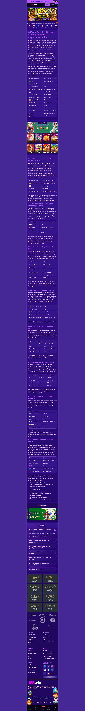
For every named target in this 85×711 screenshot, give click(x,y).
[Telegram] (44, 666)
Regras (44, 639)
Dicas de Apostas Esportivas (48, 640)
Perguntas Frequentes (32, 653)
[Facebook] (48, 669)
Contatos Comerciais (32, 667)
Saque (29, 659)
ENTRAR (47, 4)
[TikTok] (44, 673)
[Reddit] (48, 673)
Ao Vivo (44, 637)
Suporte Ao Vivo (46, 659)
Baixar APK (49, 676)
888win (37, 391)
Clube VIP (30, 650)
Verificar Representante (32, 670)
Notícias (29, 664)
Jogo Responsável (47, 656)
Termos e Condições (47, 655)
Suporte (29, 669)
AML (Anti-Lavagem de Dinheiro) (49, 658)
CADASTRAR (54, 4)
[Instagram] (52, 666)
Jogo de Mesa (30, 640)
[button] (42, 530)
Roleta (29, 644)
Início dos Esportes (47, 636)
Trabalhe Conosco (31, 665)
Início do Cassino (31, 634)
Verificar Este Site (31, 672)
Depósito (29, 655)
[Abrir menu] (28, 4)
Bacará (29, 645)
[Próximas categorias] (57, 27)
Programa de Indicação (32, 651)
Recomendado (31, 639)
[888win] (37, 4)
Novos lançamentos (32, 637)
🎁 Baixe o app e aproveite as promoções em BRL (38, 1)
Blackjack (30, 642)
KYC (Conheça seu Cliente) (48, 651)
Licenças (45, 650)
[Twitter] (48, 666)
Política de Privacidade (47, 653)
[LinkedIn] (52, 669)
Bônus (44, 634)
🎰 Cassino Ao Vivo (31, 636)
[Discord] (44, 669)
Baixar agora (55, 1)
